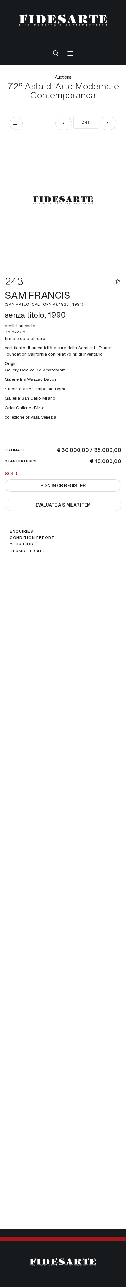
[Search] (55, 54)
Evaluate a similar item (63, 504)
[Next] (108, 123)
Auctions (63, 77)
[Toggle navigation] (70, 54)
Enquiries (21, 531)
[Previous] (63, 123)
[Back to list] (16, 123)
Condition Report (32, 537)
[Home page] (63, 20)
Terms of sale (28, 550)
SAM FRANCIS (44, 297)
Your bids (21, 544)
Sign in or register (63, 485)
